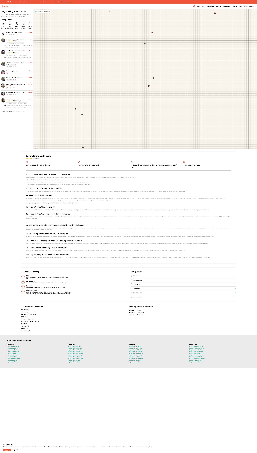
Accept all (7, 450)
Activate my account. (66, 1)
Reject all (15, 450)
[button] (183, 276)
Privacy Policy (149, 447)
